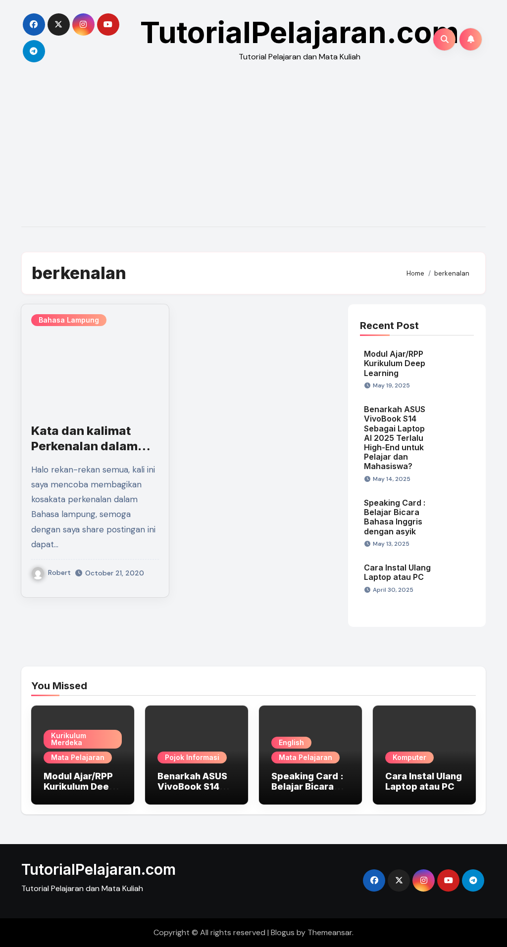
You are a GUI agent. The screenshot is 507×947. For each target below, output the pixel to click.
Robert (59, 572)
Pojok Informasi (192, 757)
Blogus (283, 932)
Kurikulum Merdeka (68, 739)
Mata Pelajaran (77, 757)
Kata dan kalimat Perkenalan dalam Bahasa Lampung (84, 446)
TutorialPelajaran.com (299, 32)
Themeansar (329, 932)
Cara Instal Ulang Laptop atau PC (397, 572)
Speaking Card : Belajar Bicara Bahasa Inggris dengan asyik (394, 517)
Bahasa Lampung (69, 320)
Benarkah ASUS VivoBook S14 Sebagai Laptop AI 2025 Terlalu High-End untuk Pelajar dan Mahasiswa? (394, 437)
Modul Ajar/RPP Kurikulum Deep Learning (394, 363)
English (291, 742)
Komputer (409, 757)
